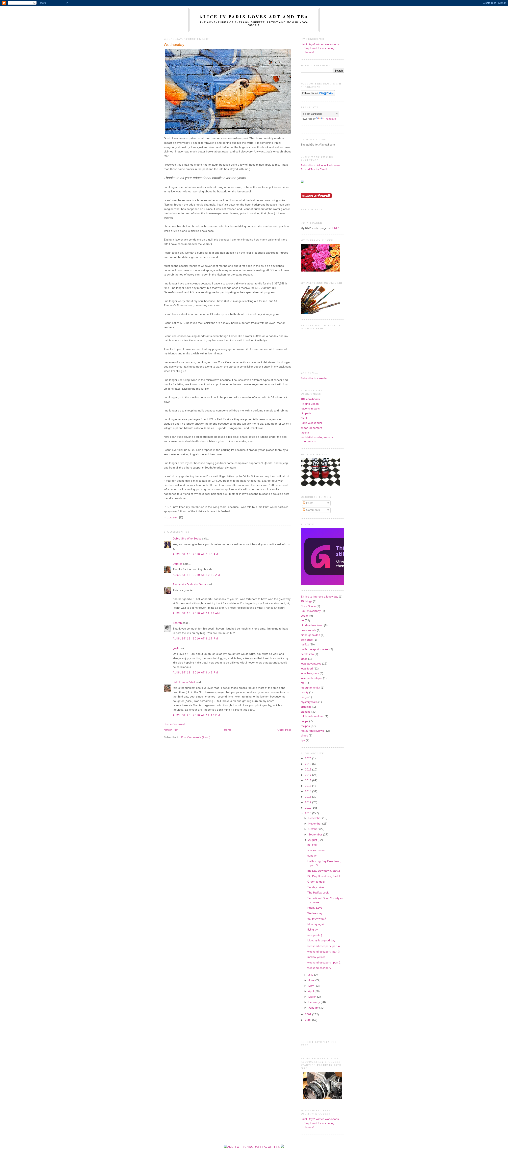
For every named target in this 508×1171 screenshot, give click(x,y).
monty (304, 692)
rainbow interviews (312, 716)
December (315, 818)
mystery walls (309, 701)
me (303, 682)
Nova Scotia (308, 606)
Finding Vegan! (310, 403)
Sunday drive (315, 887)
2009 (308, 1014)
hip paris (306, 413)
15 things (306, 601)
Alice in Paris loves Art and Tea (254, 16)
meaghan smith (310, 687)
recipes (305, 726)
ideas (304, 658)
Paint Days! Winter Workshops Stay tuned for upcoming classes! (320, 48)
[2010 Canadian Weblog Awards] (343, 584)
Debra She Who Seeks (187, 538)
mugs (304, 697)
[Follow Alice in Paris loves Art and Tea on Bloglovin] (318, 95)
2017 (308, 774)
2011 (308, 807)
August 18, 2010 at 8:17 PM (195, 638)
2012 (308, 802)
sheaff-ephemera (311, 427)
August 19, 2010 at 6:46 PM (195, 672)
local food (307, 668)
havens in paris (310, 408)
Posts (309, 503)
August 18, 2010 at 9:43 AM (195, 554)
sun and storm (316, 850)
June (311, 980)
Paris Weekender (311, 422)
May (311, 985)
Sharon (177, 622)
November (315, 823)
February (314, 1002)
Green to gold (316, 881)
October (313, 829)
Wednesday (174, 45)
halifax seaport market (315, 649)
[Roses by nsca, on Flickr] (320, 270)
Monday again (316, 924)
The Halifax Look (318, 892)
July (311, 974)
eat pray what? (316, 918)
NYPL (304, 418)
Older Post (284, 729)
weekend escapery (319, 967)
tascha (305, 432)
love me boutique (311, 678)
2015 (308, 785)
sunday (312, 855)
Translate (330, 118)
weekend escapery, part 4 (323, 946)
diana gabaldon (310, 635)
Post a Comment (174, 724)
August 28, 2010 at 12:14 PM (196, 715)
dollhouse (307, 639)
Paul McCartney (311, 610)
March (312, 996)
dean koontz (308, 630)
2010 (308, 813)
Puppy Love (314, 907)
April (311, 991)
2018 (308, 769)
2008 (308, 1020)
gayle (176, 648)
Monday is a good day (321, 940)
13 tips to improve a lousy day (319, 596)
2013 (308, 796)
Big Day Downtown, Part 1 (323, 876)
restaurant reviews (312, 730)
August (313, 839)
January (313, 1007)
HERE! (334, 228)
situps (304, 735)
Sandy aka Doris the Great (189, 584)
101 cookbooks (310, 399)
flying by (312, 929)
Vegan (305, 615)
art (302, 620)
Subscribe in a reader (314, 378)
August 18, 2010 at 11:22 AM (196, 613)
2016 (308, 780)
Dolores (177, 563)
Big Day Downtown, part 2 (323, 870)
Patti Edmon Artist (184, 682)
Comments (312, 509)
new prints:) (314, 935)
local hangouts (310, 673)
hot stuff (312, 844)
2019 (308, 764)
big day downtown (312, 625)
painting (306, 711)
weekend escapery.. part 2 (324, 962)
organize (306, 706)
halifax (305, 644)
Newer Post (171, 729)
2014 (308, 791)
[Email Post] (181, 517)
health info (307, 654)
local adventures (311, 663)
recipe (304, 721)
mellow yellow (316, 957)
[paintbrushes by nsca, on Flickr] (320, 313)
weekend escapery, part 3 (323, 951)
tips (303, 740)
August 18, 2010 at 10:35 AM (196, 574)
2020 (308, 758)
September (315, 834)
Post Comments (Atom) (195, 737)
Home (228, 729)
